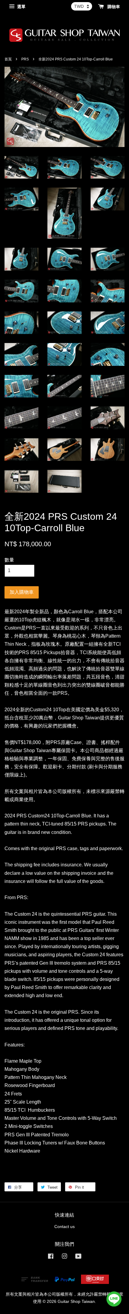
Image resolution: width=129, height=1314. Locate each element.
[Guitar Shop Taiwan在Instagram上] (64, 1257)
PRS (25, 59)
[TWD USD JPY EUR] (81, 6)
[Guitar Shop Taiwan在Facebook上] (50, 1257)
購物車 (113, 6)
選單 (21, 6)
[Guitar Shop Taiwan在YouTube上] (78, 1257)
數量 (9, 559)
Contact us (64, 1226)
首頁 (8, 59)
